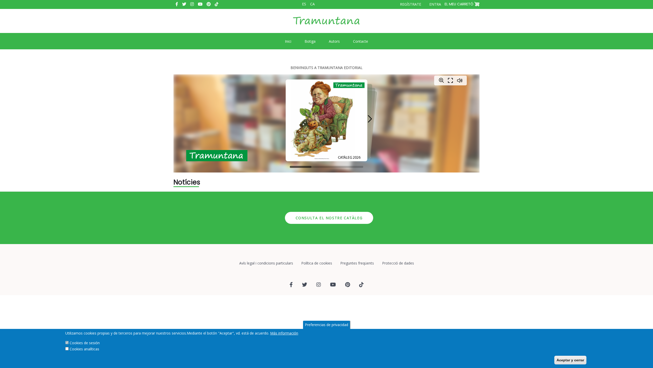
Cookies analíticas (84, 349)
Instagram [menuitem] (192, 4)
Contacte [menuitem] (360, 41)
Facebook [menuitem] (176, 4)
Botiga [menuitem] (310, 41)
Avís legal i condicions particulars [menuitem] (266, 263)
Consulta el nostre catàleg (329, 217)
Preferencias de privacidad (326, 324)
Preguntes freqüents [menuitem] (357, 263)
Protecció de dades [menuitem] (398, 263)
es (304, 4)
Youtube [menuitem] (200, 4)
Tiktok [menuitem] (216, 4)
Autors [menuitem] (334, 41)
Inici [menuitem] (288, 41)
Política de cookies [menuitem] (316, 263)
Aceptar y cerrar (570, 360)
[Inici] (326, 24)
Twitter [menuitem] (184, 4)
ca (312, 4)
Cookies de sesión (85, 342)
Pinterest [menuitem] (209, 4)
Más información (284, 333)
